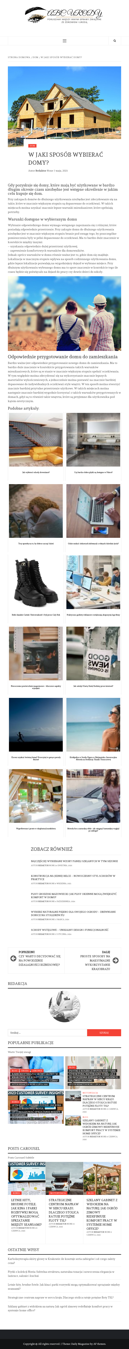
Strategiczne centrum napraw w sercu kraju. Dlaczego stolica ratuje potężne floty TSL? (100, 1101)
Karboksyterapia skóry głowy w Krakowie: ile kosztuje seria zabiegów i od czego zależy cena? (35, 1077)
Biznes (15, 1102)
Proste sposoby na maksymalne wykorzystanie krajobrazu (95, 960)
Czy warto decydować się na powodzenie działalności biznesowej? (40, 958)
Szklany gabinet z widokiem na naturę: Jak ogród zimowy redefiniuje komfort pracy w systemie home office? (101, 1127)
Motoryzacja (90, 1093)
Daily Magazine (80, 1343)
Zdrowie (37, 1071)
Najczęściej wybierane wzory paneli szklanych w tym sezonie (74, 861)
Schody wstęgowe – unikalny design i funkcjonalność (69, 929)
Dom (32, 146)
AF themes (99, 1343)
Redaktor (41, 170)
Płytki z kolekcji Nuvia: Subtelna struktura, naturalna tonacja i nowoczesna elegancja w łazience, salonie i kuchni (93, 1075)
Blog (14, 1071)
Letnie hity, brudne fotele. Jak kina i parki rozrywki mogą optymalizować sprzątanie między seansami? (36, 1110)
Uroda (25, 1071)
